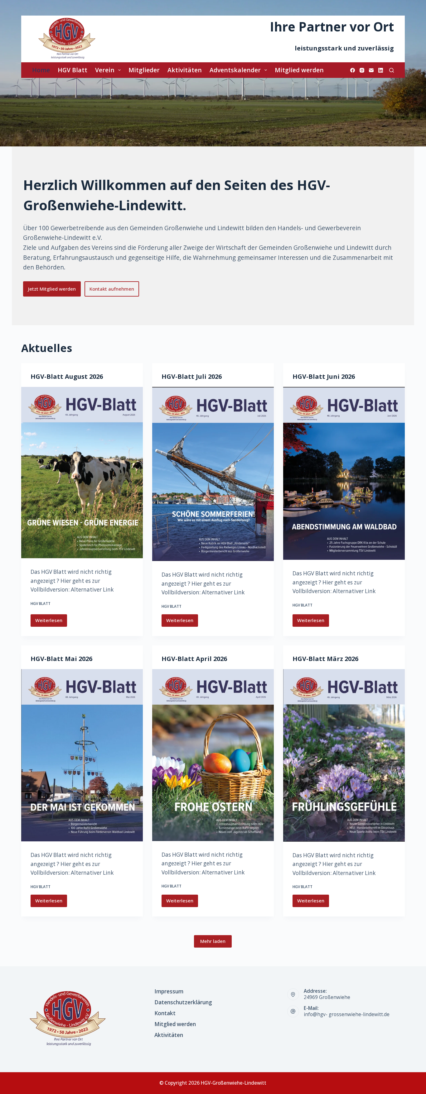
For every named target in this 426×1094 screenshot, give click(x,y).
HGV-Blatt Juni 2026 (324, 376)
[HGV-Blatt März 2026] (344, 755)
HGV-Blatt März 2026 (325, 658)
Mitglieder (144, 70)
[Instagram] (362, 70)
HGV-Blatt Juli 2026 (192, 376)
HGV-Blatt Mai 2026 (61, 658)
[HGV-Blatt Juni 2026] (344, 473)
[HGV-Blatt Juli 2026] (213, 474)
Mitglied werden (299, 70)
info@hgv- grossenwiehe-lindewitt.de (347, 1014)
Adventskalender (235, 70)
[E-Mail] (371, 70)
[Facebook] (352, 70)
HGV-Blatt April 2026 (194, 658)
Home (41, 70)
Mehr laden (212, 941)
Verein (104, 70)
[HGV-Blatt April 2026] (213, 755)
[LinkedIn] (380, 70)
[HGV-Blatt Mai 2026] (82, 755)
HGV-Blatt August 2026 (67, 376)
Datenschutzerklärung (183, 1002)
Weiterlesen (50, 621)
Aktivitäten (184, 70)
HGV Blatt (72, 70)
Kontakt (165, 1013)
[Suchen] (391, 70)
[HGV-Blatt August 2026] (82, 472)
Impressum (168, 991)
